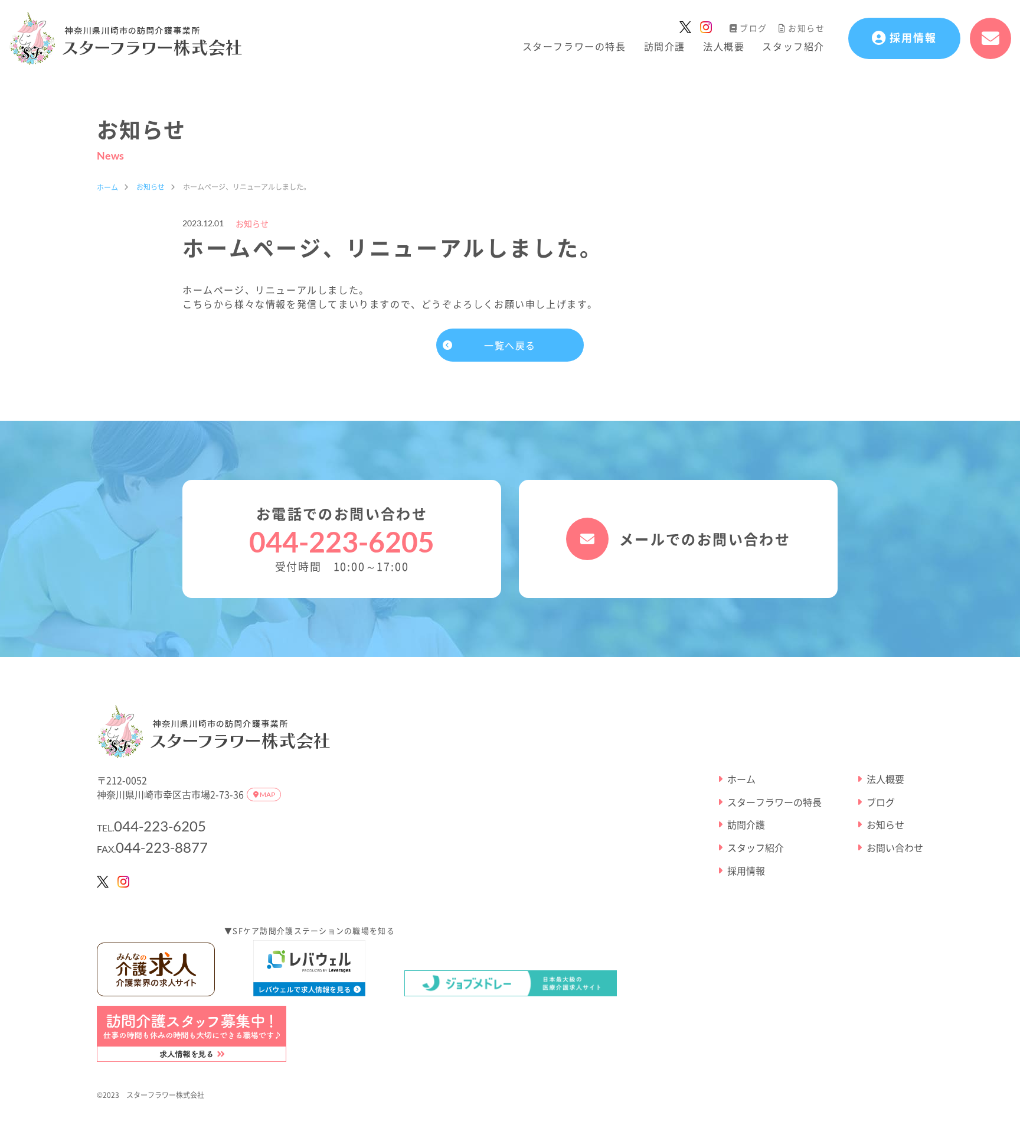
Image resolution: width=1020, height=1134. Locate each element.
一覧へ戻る (510, 345)
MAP (267, 794)
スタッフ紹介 (793, 46)
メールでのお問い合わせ (704, 538)
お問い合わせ (895, 847)
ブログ (753, 28)
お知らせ (806, 28)
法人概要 (723, 46)
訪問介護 (664, 46)
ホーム (741, 779)
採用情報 (746, 871)
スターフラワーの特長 (574, 46)
